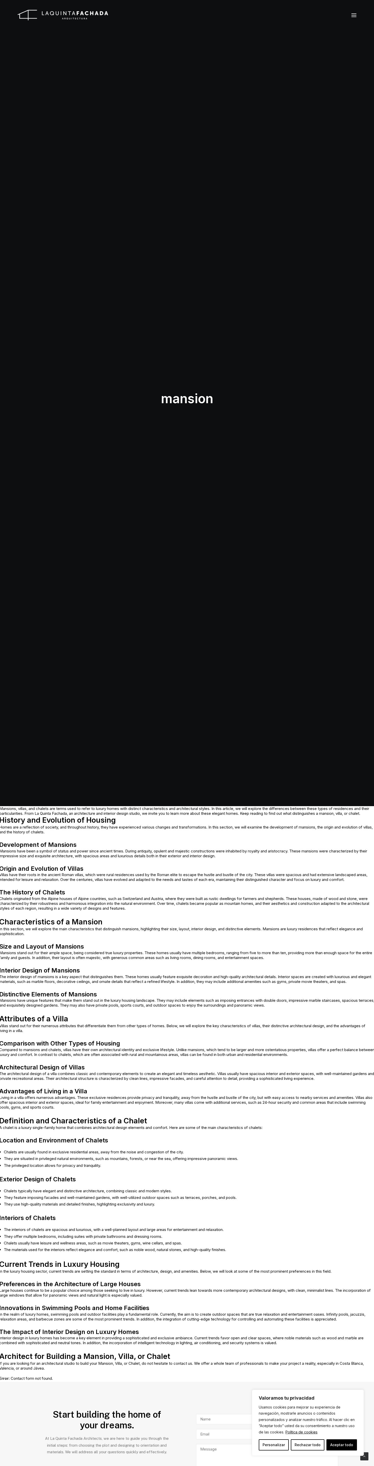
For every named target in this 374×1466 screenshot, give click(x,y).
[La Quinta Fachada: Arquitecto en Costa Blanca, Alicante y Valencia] (63, 15)
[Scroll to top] (364, 1456)
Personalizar (274, 1445)
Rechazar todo (308, 1445)
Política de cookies (301, 1432)
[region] (308, 1423)
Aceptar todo (341, 1445)
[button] (354, 15)
